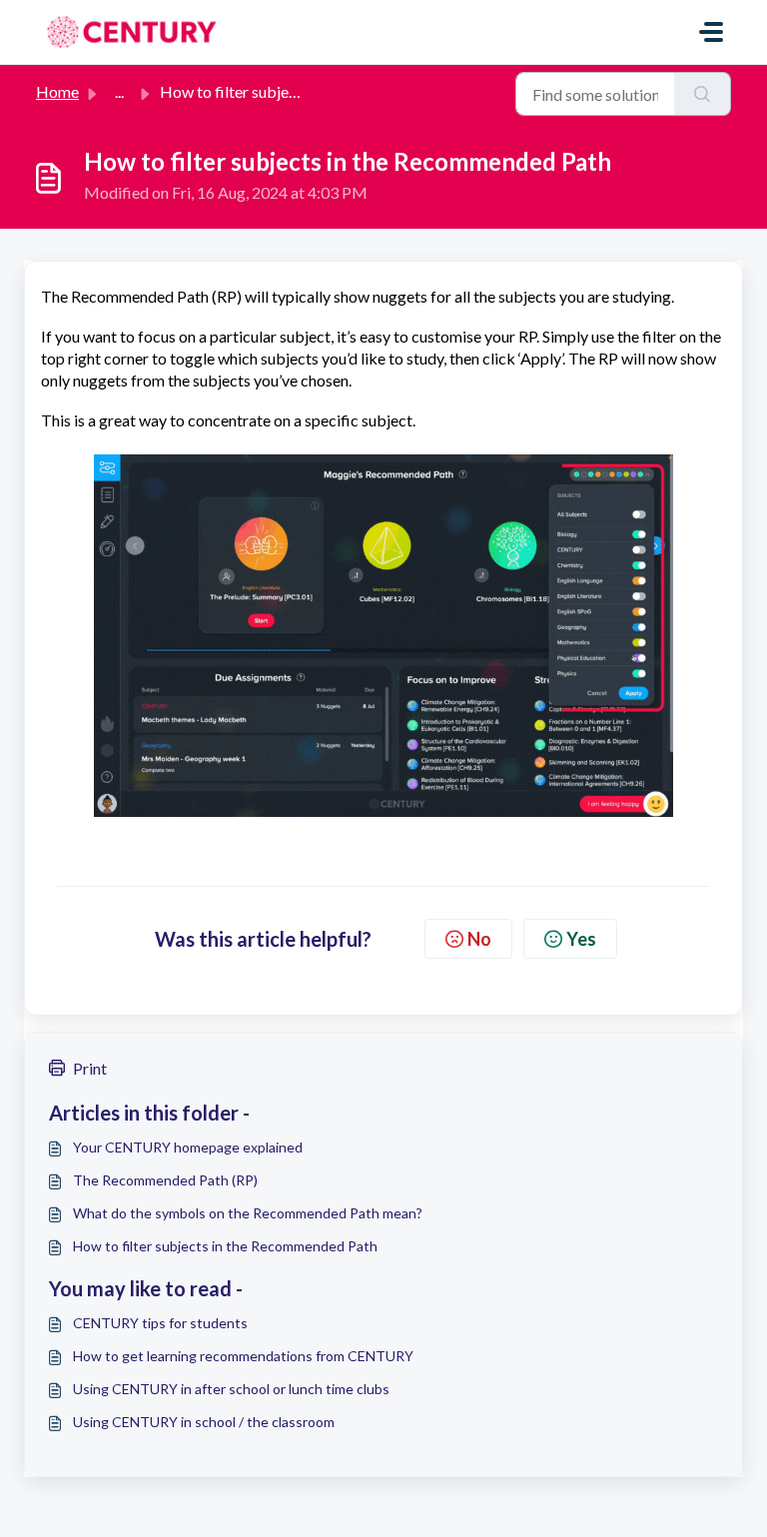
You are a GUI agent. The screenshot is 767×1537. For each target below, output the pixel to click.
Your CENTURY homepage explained (188, 1147)
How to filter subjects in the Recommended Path (225, 1245)
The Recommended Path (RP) (165, 1179)
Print (90, 1068)
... (119, 91)
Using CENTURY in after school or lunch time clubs (231, 1388)
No (479, 939)
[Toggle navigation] (711, 32)
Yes (581, 939)
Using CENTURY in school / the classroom (204, 1421)
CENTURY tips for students (160, 1322)
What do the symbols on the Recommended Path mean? (247, 1212)
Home (57, 91)
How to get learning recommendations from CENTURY (243, 1355)
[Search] (702, 94)
